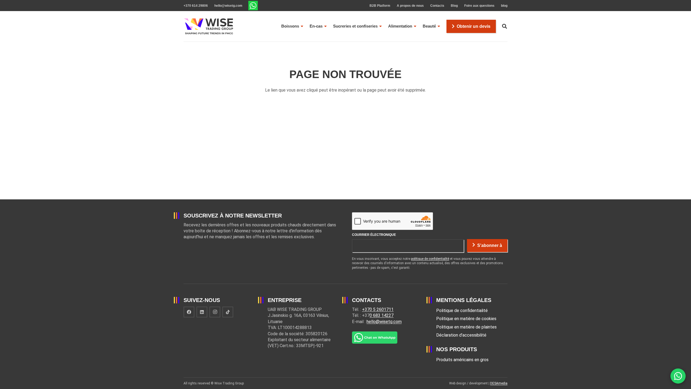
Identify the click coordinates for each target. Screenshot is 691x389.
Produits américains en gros (462, 359)
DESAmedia (498, 383)
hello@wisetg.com (384, 321)
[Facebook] (189, 312)
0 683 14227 (382, 315)
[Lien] (253, 5)
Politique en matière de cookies (466, 318)
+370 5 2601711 (378, 309)
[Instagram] (214, 312)
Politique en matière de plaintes (466, 327)
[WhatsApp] (678, 376)
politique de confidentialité (430, 259)
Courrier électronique (374, 235)
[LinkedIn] (202, 312)
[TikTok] (227, 312)
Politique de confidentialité (462, 310)
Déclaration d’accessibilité (461, 335)
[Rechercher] (504, 26)
